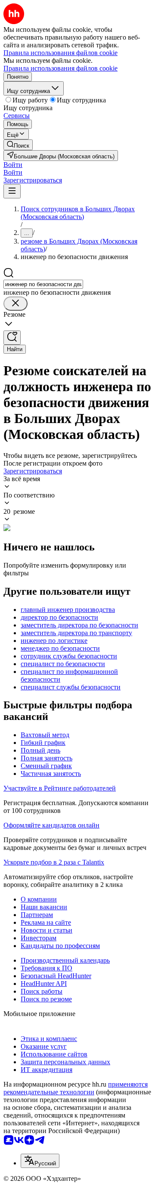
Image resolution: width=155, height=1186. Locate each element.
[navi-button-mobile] (12, 191)
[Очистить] (15, 303)
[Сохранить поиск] (12, 337)
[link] (18, 144)
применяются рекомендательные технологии (75, 1088)
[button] (12, 164)
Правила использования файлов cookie (60, 68)
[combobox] (43, 284)
